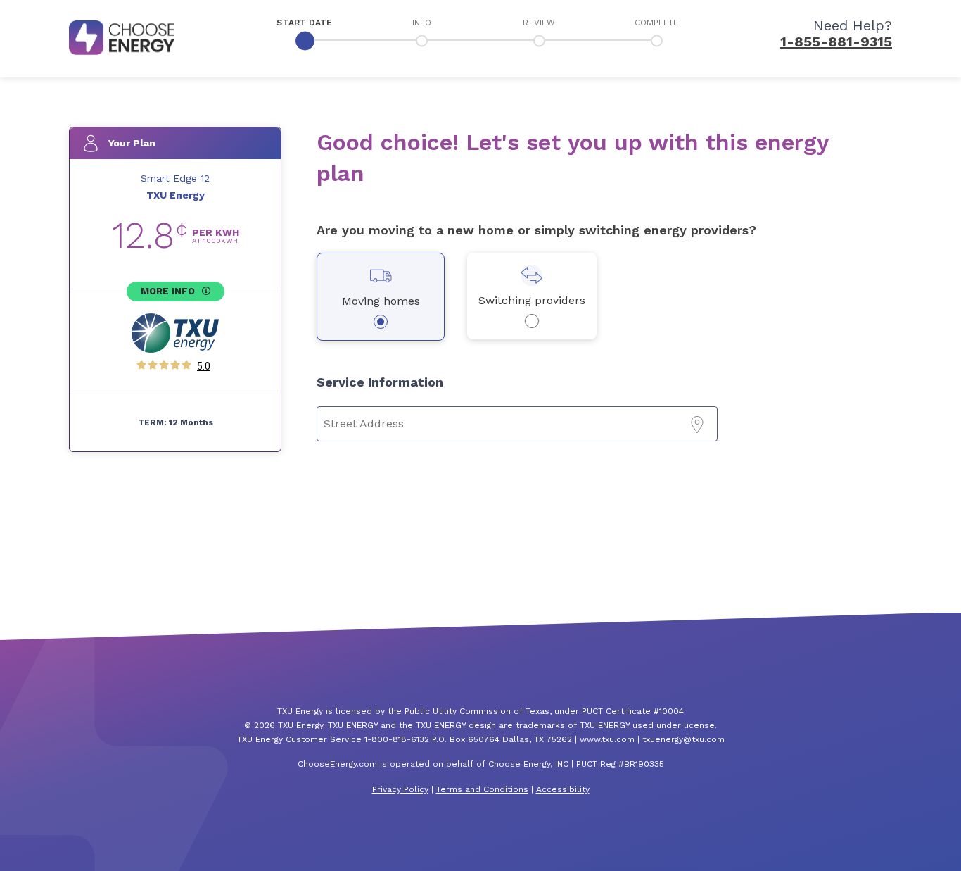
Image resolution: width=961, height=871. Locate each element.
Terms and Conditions (482, 789)
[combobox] (517, 423)
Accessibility (563, 789)
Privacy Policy (400, 789)
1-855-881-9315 (836, 41)
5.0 (203, 366)
